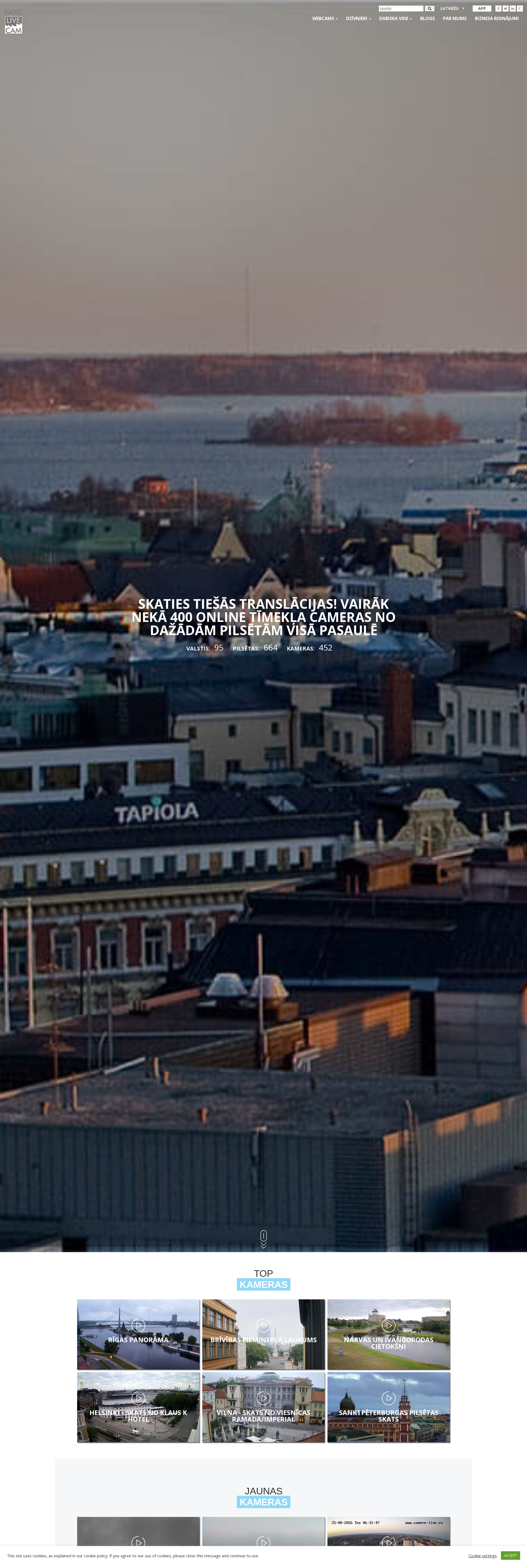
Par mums (455, 18)
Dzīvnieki (357, 18)
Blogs (427, 18)
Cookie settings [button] (483, 1555)
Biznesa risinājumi (497, 18)
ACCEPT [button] (510, 1555)
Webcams (323, 18)
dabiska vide (394, 18)
